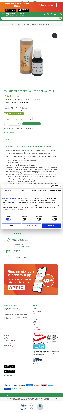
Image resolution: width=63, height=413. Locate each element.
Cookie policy (7, 343)
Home (12, 24)
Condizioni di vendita (9, 340)
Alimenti (18, 24)
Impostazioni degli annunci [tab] (39, 190)
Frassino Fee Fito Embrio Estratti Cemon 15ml (42, 24)
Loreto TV (35, 329)
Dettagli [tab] (23, 190)
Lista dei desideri (9, 128)
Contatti (6, 337)
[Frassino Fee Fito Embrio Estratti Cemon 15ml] (31, 59)
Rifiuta (11, 225)
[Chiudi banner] (60, 186)
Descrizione (9, 139)
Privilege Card (36, 326)
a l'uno (8, 118)
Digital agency (46, 399)
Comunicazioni (36, 313)
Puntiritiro (52, 14)
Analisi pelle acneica (38, 311)
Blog (34, 310)
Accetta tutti (51, 225)
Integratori (26, 24)
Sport (34, 308)
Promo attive (36, 324)
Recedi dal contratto (38, 331)
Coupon (35, 322)
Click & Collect (36, 327)
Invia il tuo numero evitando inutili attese (22, 235)
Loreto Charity (8, 347)
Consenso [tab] (8, 190)
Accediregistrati (55, 14)
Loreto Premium (8, 345)
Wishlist (35, 321)
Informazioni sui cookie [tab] (55, 190)
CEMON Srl (22, 106)
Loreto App (35, 315)
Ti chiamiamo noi (17, 233)
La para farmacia (8, 335)
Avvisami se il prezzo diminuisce (25, 128)
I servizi (6, 338)
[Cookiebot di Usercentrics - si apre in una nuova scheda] (51, 186)
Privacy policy (7, 342)
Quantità (6, 124)
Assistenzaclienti (48, 14)
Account (35, 319)
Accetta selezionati (31, 225)
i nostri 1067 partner (11, 198)
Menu (2, 14)
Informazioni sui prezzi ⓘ (9, 132)
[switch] (24, 219)
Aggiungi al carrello (31, 124)
